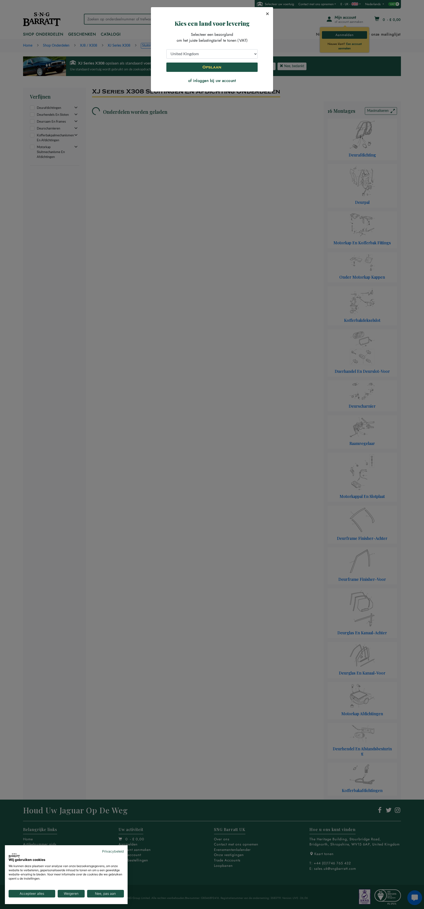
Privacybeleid (113, 851)
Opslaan (211, 67)
